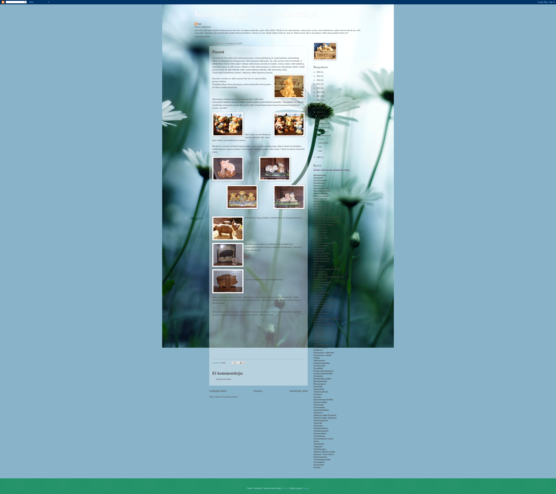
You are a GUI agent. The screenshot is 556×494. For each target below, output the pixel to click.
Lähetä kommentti (223, 379)
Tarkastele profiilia (202, 36)
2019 (319, 76)
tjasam (285, 488)
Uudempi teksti (217, 391)
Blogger (305, 488)
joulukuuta (323, 115)
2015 (319, 88)
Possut (321, 139)
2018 (319, 80)
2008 (319, 157)
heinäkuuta (323, 135)
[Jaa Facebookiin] (240, 362)
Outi (199, 24)
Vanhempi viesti (298, 391)
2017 (319, 84)
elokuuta (322, 132)
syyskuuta (323, 127)
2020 (319, 72)
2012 (319, 100)
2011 (319, 104)
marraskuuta (324, 120)
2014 (319, 92)
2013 (319, 96)
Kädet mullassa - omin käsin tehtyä (256, 13)
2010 (319, 108)
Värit (320, 151)
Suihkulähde (323, 143)
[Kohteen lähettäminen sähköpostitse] (232, 362)
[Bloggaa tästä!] (235, 362)
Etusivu (258, 391)
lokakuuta (323, 123)
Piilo (320, 147)
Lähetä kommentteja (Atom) (226, 397)
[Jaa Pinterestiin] (243, 362)
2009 (319, 112)
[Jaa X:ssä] (238, 362)
